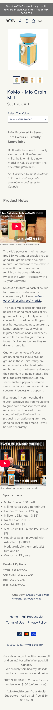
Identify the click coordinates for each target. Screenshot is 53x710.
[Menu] (48, 20)
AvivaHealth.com (33, 644)
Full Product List (32, 616)
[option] (16, 80)
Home (14, 616)
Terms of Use (15, 622)
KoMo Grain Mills (32, 598)
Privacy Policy (37, 622)
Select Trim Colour (19, 113)
